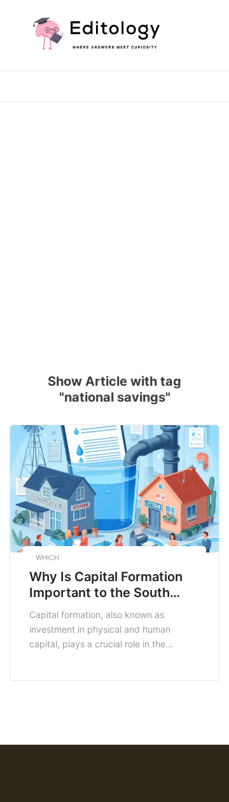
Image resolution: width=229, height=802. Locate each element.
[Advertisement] (114, 229)
